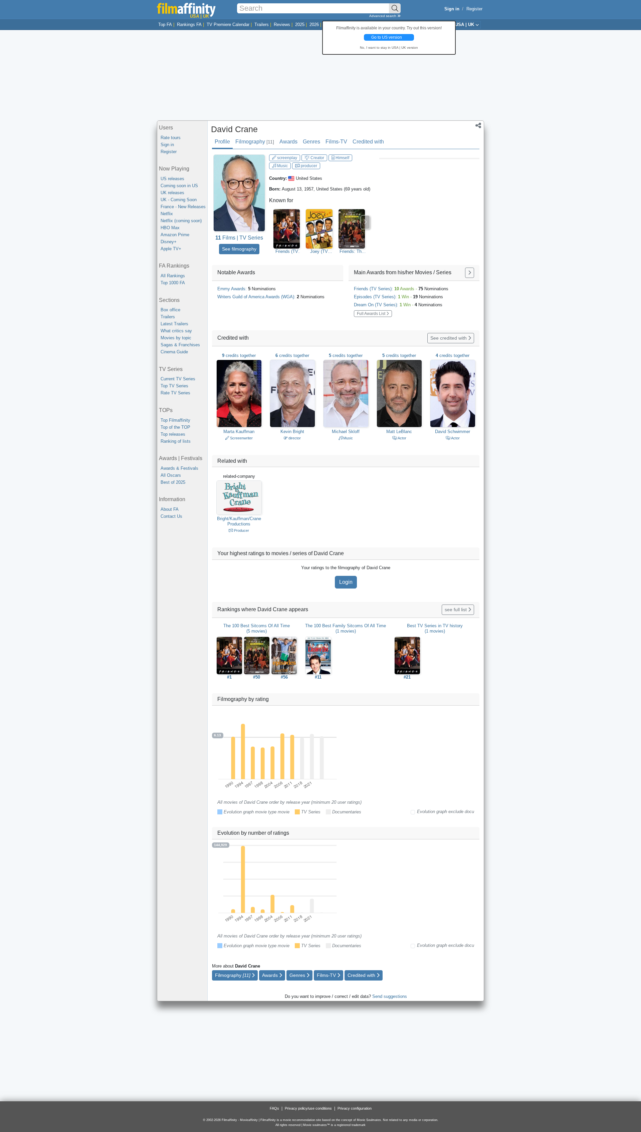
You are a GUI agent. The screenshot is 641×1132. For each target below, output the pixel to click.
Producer (241, 530)
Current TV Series (178, 378)
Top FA (165, 24)
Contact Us (171, 516)
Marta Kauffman (238, 431)
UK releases (172, 192)
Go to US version (386, 37)
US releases (172, 178)
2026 (314, 24)
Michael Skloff (346, 431)
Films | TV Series (239, 238)
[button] (478, 126)
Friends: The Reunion (352, 251)
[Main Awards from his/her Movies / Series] (469, 273)
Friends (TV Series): (401, 288)
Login (346, 582)
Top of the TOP (175, 427)
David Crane (234, 129)
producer (308, 165)
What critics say (176, 330)
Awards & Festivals (179, 468)
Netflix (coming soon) (181, 220)
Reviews (282, 24)
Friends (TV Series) (286, 251)
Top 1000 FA (173, 282)
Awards (288, 141)
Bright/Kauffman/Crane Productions (239, 521)
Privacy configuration (355, 1108)
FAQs (274, 1108)
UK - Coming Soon (179, 199)
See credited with (449, 338)
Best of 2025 (173, 482)
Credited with (368, 141)
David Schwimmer (452, 431)
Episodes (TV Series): (398, 296)
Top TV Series (174, 385)
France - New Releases (183, 206)
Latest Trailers (174, 323)
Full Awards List (371, 313)
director (294, 438)
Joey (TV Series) (319, 251)
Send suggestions (389, 996)
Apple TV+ (171, 248)
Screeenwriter (241, 438)
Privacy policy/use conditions (308, 1108)
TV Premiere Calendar (228, 24)
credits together (239, 355)
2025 (299, 24)
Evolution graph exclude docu (445, 811)
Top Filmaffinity (175, 420)
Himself (342, 157)
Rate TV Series (175, 392)
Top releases (173, 434)
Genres (311, 141)
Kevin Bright (292, 431)
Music (282, 165)
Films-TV (336, 141)
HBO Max (170, 227)
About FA (170, 509)
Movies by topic (176, 337)
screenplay (286, 157)
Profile (222, 141)
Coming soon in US (179, 185)
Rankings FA (189, 24)
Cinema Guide (174, 351)
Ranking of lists (176, 441)
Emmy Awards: (246, 288)
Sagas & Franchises (180, 344)
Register (474, 8)
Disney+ (169, 241)
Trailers (261, 24)
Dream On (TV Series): (398, 304)
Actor (401, 438)
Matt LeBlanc (399, 431)
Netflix (167, 213)
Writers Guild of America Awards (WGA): (271, 296)
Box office (170, 309)
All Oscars (171, 475)
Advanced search (383, 16)
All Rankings (173, 275)
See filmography (239, 249)
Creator (316, 157)
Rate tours (171, 137)
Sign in (167, 144)
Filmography (254, 141)
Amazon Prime (175, 234)
